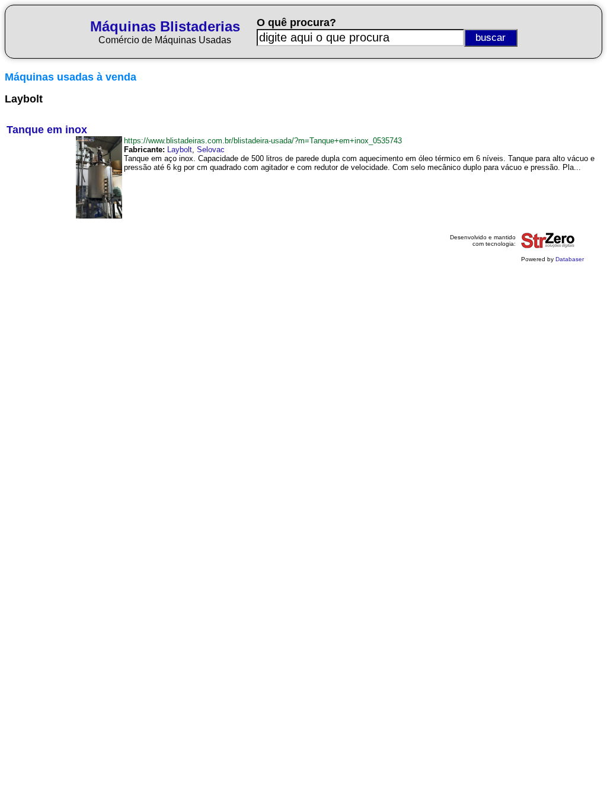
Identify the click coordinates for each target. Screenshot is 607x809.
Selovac (211, 149)
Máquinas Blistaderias (165, 26)
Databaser (569, 259)
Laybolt (179, 149)
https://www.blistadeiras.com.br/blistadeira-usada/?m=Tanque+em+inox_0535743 (263, 140)
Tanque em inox (47, 130)
